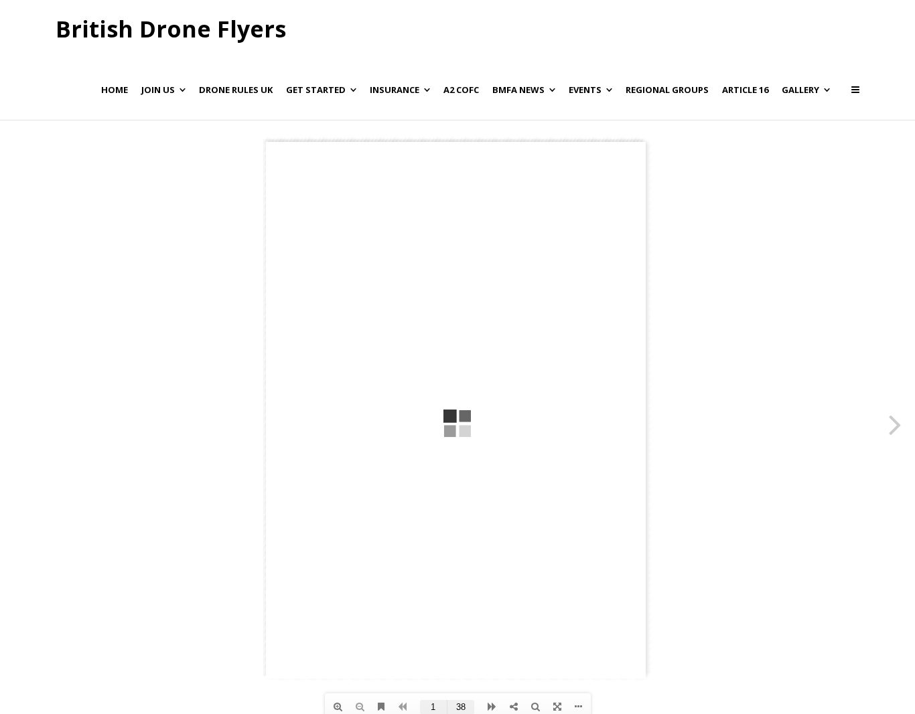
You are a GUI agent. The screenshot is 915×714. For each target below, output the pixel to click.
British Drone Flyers (171, 29)
